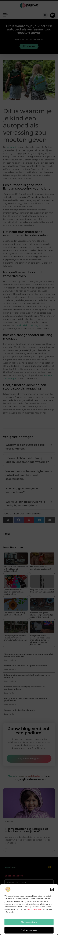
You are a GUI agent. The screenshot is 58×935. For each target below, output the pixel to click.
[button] (52, 889)
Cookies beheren (29, 930)
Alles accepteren (29, 922)
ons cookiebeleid (34, 909)
